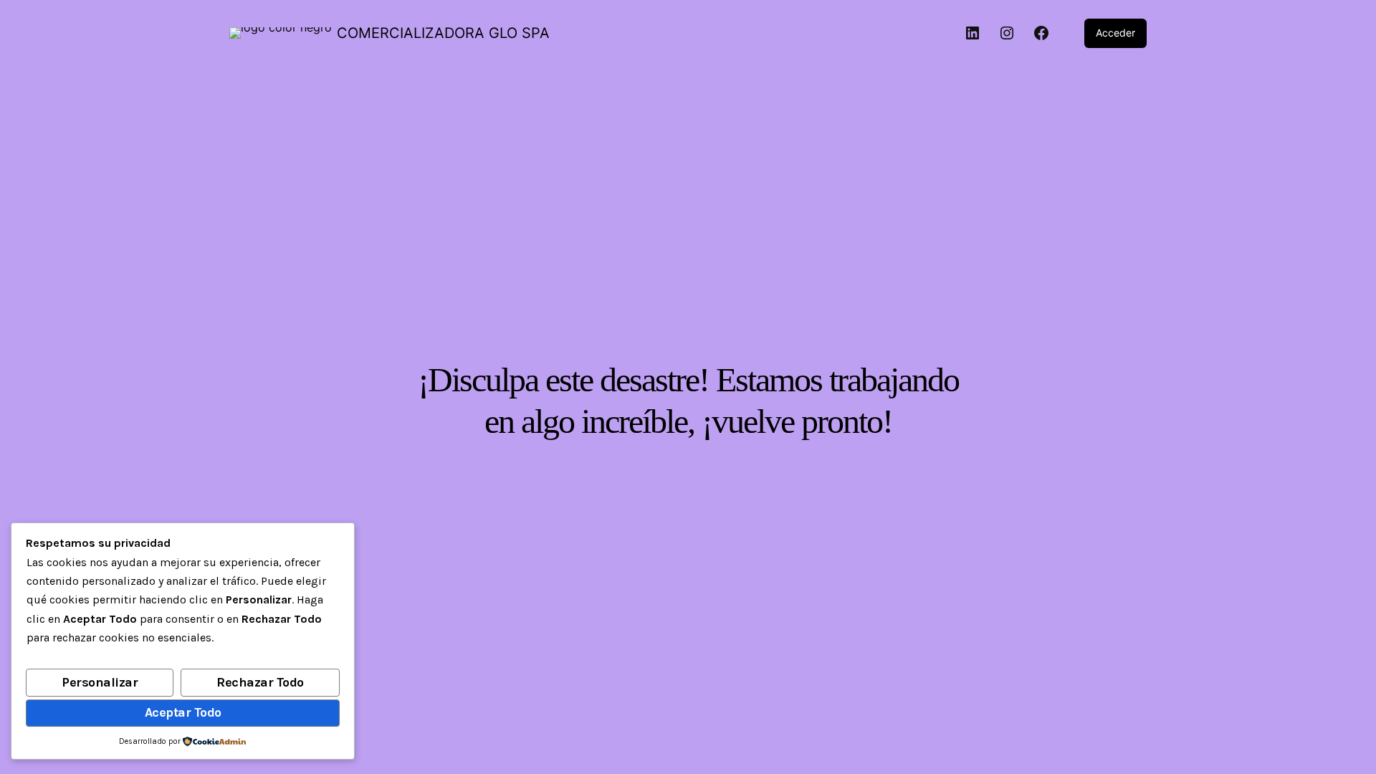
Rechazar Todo (260, 682)
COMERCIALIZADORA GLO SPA (443, 33)
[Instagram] (1007, 33)
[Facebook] (1041, 33)
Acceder (1115, 33)
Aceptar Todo (183, 712)
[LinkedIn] (972, 33)
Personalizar (100, 682)
